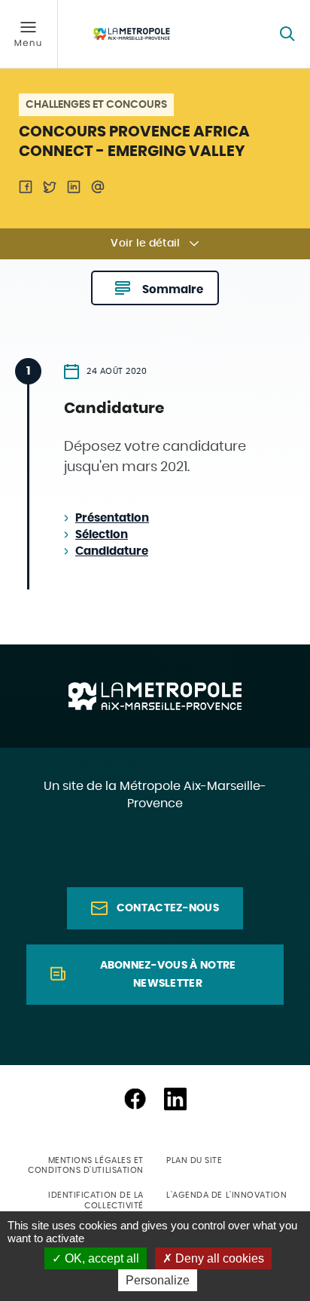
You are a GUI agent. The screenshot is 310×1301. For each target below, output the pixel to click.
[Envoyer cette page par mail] (98, 187)
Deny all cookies (218, 1258)
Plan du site (194, 1160)
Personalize (158, 1280)
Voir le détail (145, 243)
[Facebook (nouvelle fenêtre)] (134, 1099)
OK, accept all (100, 1258)
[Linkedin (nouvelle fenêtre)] (175, 1099)
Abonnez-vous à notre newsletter (168, 974)
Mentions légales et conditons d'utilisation (86, 1165)
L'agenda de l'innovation (226, 1195)
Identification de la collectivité (96, 1200)
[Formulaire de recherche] (287, 34)
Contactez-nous (168, 908)
